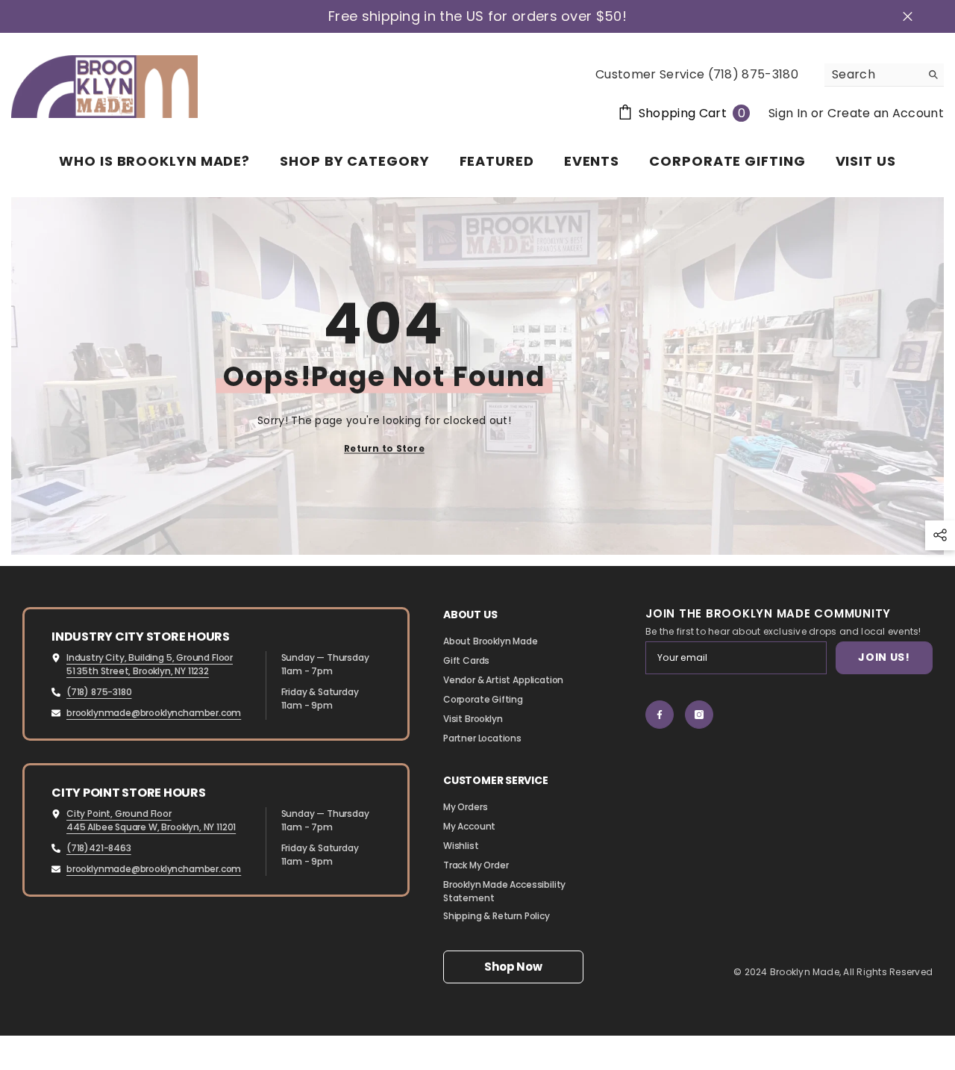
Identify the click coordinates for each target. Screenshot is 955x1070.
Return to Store (384, 448)
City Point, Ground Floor (119, 813)
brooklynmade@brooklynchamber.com (153, 712)
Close (907, 16)
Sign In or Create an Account (856, 113)
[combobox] (872, 74)
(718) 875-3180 (98, 691)
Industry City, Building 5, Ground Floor (149, 657)
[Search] (884, 75)
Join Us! (884, 657)
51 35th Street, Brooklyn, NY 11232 (137, 671)
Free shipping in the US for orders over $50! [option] (477, 16)
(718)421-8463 (98, 848)
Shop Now (513, 966)
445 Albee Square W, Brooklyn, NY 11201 (151, 827)
